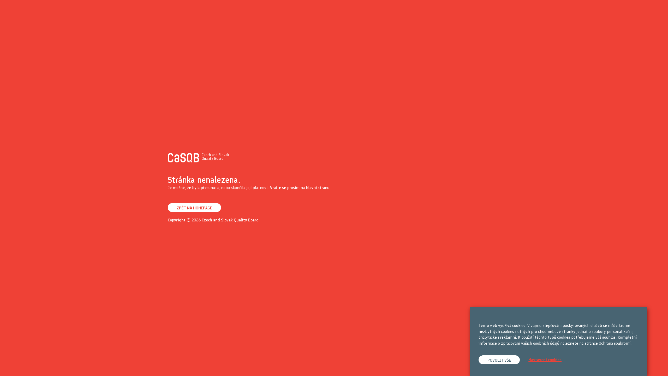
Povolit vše (499, 360)
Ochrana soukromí (614, 343)
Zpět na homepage (194, 207)
